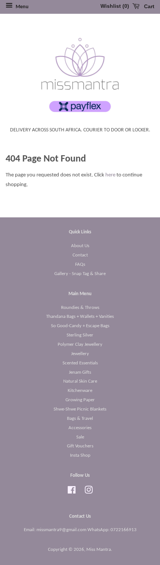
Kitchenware (80, 390)
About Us (80, 245)
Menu (22, 6)
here (110, 175)
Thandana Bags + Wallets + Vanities (80, 316)
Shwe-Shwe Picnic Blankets (80, 409)
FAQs (80, 264)
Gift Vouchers (80, 446)
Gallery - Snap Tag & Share (80, 273)
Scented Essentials (80, 363)
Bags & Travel (80, 418)
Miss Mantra (98, 549)
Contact (80, 255)
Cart (148, 6)
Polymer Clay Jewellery (80, 344)
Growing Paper (80, 400)
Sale (80, 437)
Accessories (80, 427)
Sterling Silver (80, 335)
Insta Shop (80, 455)
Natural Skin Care (80, 381)
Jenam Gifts (80, 372)
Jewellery (80, 353)
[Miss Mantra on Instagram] (88, 491)
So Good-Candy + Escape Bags (80, 325)
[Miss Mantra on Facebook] (71, 491)
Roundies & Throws (80, 307)
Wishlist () (114, 6)
